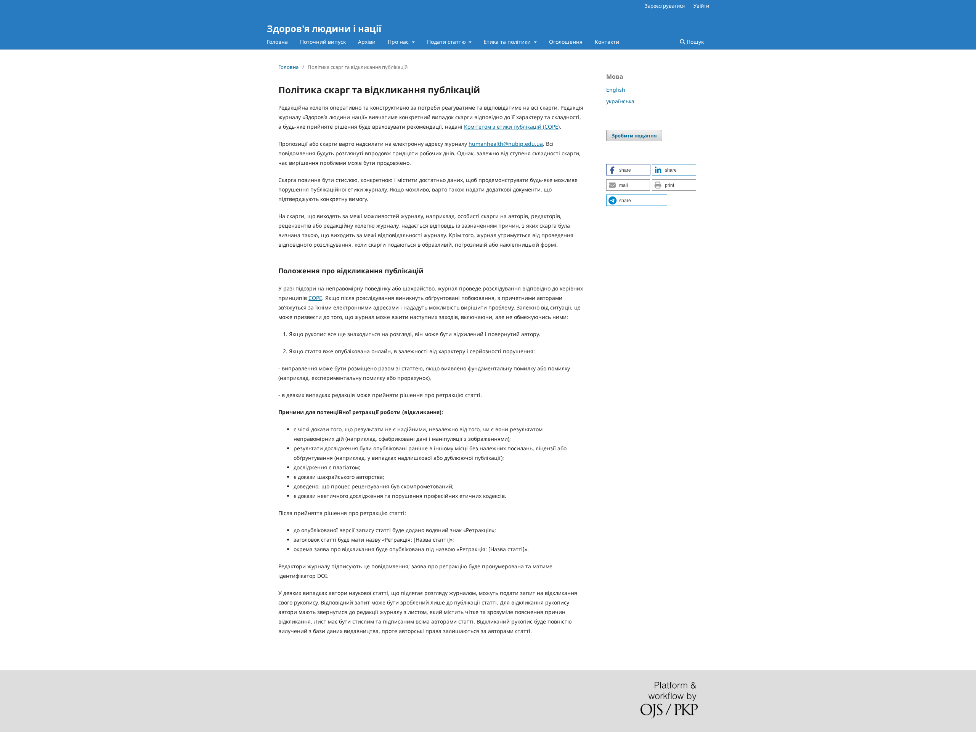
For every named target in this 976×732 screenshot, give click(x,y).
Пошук (694, 41)
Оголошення (566, 41)
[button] (628, 169)
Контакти (607, 41)
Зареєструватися (665, 5)
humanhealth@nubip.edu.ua (506, 143)
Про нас (399, 41)
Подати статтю (447, 41)
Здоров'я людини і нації (324, 28)
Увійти (701, 5)
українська (620, 101)
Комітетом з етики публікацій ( (504, 126)
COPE (551, 126)
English (615, 89)
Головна (277, 41)
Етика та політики (508, 41)
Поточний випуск (323, 41)
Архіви (367, 41)
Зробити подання (634, 135)
